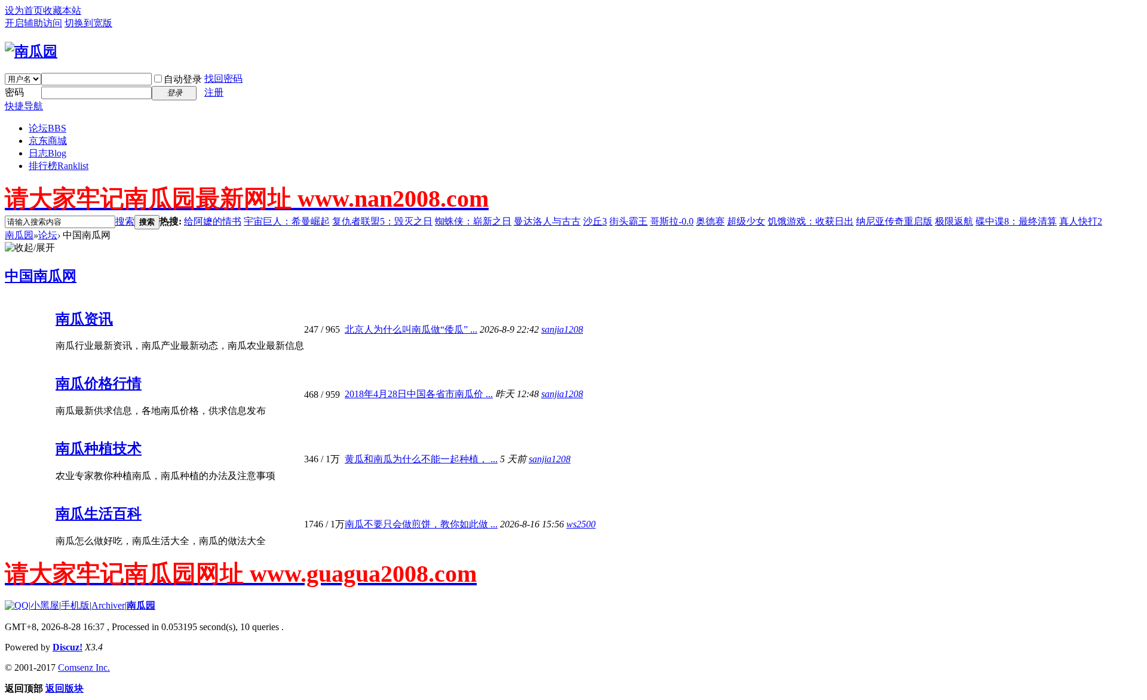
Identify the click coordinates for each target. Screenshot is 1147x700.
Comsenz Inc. (84, 667)
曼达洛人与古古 (547, 221)
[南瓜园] (31, 51)
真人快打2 (1080, 221)
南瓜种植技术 (99, 448)
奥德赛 (710, 221)
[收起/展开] (30, 248)
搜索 (124, 221)
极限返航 (954, 221)
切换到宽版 (88, 23)
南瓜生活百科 (99, 513)
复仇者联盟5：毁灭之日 (382, 221)
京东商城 (48, 141)
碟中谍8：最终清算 (1016, 221)
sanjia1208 (562, 329)
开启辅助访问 (33, 23)
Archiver (108, 605)
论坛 (47, 128)
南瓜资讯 (84, 319)
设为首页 (24, 10)
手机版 (75, 605)
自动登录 (183, 79)
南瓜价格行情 (99, 383)
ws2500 (581, 524)
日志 (47, 153)
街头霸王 (628, 221)
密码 (14, 92)
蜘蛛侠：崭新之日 (473, 221)
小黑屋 (44, 605)
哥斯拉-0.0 (672, 221)
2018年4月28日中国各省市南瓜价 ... (419, 394)
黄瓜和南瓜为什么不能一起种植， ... (421, 459)
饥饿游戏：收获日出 (811, 221)
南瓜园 (19, 235)
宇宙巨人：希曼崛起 (287, 221)
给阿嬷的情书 (212, 221)
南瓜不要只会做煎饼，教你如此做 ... (421, 524)
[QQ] (17, 605)
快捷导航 (24, 106)
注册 (213, 92)
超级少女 (746, 221)
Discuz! (67, 647)
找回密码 (223, 78)
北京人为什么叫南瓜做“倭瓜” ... (411, 329)
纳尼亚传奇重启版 (894, 221)
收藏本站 (62, 10)
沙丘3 (595, 221)
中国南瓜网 (40, 276)
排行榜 (58, 166)
